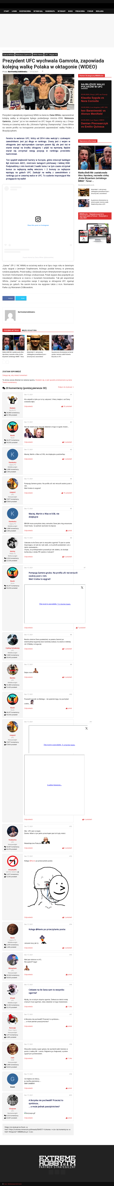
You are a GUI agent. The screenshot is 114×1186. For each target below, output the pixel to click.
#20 (70, 1095)
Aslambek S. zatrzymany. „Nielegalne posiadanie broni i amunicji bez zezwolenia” (36, 354)
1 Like (69, 1006)
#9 (71, 664)
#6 (71, 538)
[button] (109, 11)
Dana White (16, 51)
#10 (70, 694)
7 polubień (81, 628)
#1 (71, 394)
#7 (85, 567)
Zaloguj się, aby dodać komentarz (14, 375)
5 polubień (68, 649)
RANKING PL (50, 11)
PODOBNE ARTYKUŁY (11, 330)
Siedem (12, 408)
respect (12, 492)
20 (42, 71)
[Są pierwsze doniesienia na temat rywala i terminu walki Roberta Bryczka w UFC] (63, 342)
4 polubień (68, 442)
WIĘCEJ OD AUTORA (29, 330)
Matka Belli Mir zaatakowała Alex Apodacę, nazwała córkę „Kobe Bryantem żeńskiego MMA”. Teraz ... (93, 176)
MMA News (38, 54)
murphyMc (12, 870)
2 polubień (68, 917)
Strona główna (6, 51)
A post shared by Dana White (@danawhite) (38, 257)
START (6, 11)
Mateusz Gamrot (23, 54)
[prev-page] (3, 362)
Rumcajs (12, 1028)
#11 (91, 722)
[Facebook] (102, 1)
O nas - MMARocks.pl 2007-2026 (12, 1184)
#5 (71, 508)
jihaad (12, 998)
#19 (70, 1074)
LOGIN (14, 11)
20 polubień (67, 406)
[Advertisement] (57, 30)
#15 (70, 955)
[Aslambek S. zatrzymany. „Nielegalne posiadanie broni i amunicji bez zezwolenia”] (38, 342)
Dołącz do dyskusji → (66, 387)
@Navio (32, 861)
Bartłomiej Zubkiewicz (17, 71)
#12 (70, 826)
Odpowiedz (28, 406)
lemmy (12, 551)
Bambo (12, 678)
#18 (70, 1044)
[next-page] (7, 362)
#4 (71, 479)
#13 (70, 856)
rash (12, 1058)
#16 (70, 984)
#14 (70, 924)
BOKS (70, 11)
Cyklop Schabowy (12, 648)
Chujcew (12, 1109)
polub (69, 530)
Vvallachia (12, 840)
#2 (71, 422)
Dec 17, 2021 (28, 394)
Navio (12, 938)
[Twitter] (110, 1)
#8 (71, 634)
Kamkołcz (12, 462)
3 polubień (68, 459)
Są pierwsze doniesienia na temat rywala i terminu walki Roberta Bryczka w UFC (62, 354)
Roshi (12, 435)
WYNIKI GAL (38, 11)
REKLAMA (100, 11)
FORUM (90, 11)
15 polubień (67, 493)
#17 (71, 1014)
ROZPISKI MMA (25, 11)
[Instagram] (106, 1)
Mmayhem (13, 968)
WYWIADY (62, 11)
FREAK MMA (80, 11)
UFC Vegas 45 (51, 54)
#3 (71, 449)
